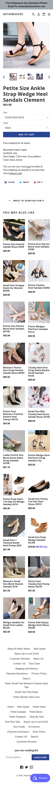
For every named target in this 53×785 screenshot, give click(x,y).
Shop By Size (37, 716)
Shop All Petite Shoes (18, 648)
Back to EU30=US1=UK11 (28, 200)
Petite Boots (36, 712)
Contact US (19, 663)
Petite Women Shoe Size (26, 697)
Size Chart (34, 663)
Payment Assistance (17, 673)
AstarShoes (13, 14)
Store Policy (39, 731)
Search (26, 678)
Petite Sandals (18, 712)
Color (5, 123)
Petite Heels (39, 707)
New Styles (40, 648)
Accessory (34, 726)
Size (5, 112)
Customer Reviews (20, 658)
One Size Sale (12, 721)
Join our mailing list (26, 750)
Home (10, 707)
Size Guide (19, 726)
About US (38, 658)
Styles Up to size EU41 (26, 653)
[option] (13, 77)
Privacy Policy (39, 673)
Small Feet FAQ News (26, 692)
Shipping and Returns (26, 668)
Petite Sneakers (17, 716)
